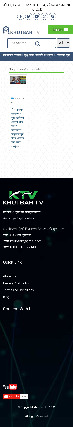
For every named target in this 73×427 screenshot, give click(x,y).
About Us (9, 276)
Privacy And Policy (16, 283)
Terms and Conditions (18, 290)
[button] (60, 29)
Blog (6, 297)
